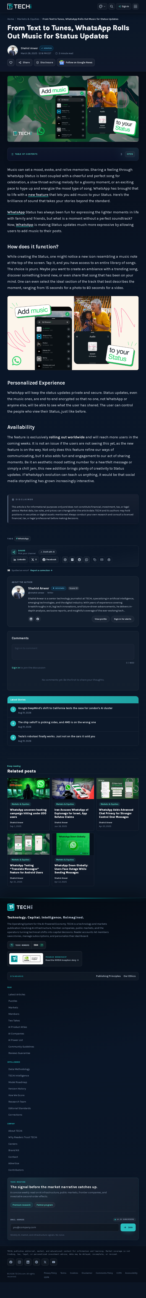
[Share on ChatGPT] (65, 559)
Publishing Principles (108, 976)
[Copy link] (95, 559)
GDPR (46, 1277)
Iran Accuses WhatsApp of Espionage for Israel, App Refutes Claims (71, 814)
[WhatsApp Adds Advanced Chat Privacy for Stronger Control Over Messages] (118, 788)
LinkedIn (21, 559)
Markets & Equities (28, 19)
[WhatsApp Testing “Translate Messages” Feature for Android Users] (28, 844)
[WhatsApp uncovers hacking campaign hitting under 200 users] (28, 788)
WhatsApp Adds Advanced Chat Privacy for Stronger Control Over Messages (116, 814)
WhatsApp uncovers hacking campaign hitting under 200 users (28, 814)
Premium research (22, 1205)
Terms (63, 1273)
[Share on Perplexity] (72, 559)
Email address (17, 1219)
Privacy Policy (50, 1273)
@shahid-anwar (36, 592)
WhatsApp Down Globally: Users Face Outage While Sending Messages (71, 869)
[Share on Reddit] (79, 559)
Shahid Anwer (29, 48)
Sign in (125, 6)
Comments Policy (104, 1273)
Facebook (51, 559)
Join (130, 1227)
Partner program (45, 1205)
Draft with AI (49, 552)
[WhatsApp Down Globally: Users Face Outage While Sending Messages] (73, 844)
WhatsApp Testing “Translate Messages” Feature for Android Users (26, 869)
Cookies (74, 1273)
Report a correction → (41, 570)
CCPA (119, 1273)
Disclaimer (87, 1273)
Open (130, 154)
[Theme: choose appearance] (102, 6)
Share (26, 62)
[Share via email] (102, 559)
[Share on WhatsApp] (86, 559)
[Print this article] (109, 559)
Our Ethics (130, 976)
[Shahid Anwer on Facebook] (38, 619)
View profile (101, 619)
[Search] (111, 6)
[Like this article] (10, 62)
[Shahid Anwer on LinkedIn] (31, 619)
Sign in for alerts (122, 619)
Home (10, 19)
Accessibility (131, 1273)
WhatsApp (16, 212)
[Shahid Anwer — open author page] (12, 50)
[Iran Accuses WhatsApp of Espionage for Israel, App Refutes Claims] (73, 788)
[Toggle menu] (135, 6)
